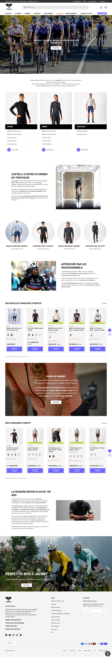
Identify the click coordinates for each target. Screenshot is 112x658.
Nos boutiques (77, 1)
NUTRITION (37, 13)
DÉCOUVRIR (56, 48)
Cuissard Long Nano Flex (37, 520)
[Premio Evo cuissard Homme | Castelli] (14, 436)
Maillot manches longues (69, 246)
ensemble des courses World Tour (71, 275)
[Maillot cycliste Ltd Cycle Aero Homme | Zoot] (14, 316)
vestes (25, 506)
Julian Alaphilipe (72, 273)
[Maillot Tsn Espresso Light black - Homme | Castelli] (77, 316)
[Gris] (36, 334)
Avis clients (54, 629)
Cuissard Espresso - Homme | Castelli (33, 449)
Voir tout (104, 303)
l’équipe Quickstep (83, 273)
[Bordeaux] (32, 334)
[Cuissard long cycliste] (95, 232)
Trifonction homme (82, 131)
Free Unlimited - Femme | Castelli (97, 449)
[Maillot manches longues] (69, 232)
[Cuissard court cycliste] (43, 232)
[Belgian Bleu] (15, 454)
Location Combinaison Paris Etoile (60, 613)
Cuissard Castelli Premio (30, 516)
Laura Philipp (14, 180)
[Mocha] (77, 456)
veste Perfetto (44, 511)
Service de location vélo (57, 601)
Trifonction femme (82, 134)
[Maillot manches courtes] (17, 232)
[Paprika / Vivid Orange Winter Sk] (39, 334)
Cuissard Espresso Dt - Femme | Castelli (75, 449)
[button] (106, 7)
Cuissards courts (11, 137)
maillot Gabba (34, 511)
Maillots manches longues (14, 134)
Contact (79, 650)
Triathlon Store (11, 650)
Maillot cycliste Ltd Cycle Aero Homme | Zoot (14, 329)
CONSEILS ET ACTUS (86, 13)
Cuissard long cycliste (95, 246)
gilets (30, 506)
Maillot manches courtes (17, 246)
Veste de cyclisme (12, 144)
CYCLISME (18, 13)
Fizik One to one (55, 623)
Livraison (53, 604)
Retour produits (72, 650)
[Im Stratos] (8, 334)
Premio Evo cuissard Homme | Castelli (13, 449)
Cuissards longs (11, 141)
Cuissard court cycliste (43, 246)
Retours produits (55, 607)
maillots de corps (18, 506)
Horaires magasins (56, 610)
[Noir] (29, 334)
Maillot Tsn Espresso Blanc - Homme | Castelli (97, 329)
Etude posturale (55, 617)
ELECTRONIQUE (48, 13)
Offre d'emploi (55, 626)
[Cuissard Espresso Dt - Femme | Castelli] (77, 436)
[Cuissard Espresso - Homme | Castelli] (35, 436)
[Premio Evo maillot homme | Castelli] (35, 316)
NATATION (8, 13)
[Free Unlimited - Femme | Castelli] (97, 436)
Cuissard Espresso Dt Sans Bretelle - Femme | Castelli (55, 449)
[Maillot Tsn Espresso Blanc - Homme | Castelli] (97, 316)
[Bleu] (53, 456)
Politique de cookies (102, 650)
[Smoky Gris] (11, 454)
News (84, 1)
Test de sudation (55, 620)
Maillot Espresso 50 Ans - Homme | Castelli (55, 329)
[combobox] (55, 7)
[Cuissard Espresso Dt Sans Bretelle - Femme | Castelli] (56, 436)
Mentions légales (87, 650)
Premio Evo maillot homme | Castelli (35, 329)
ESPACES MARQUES (70, 13)
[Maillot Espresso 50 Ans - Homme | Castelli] (56, 316)
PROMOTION (60, 13)
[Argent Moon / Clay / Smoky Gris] (19, 454)
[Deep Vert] (36, 454)
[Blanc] (49, 336)
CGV (95, 650)
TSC (52, 632)
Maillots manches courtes (14, 131)
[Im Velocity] (11, 334)
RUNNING (27, 13)
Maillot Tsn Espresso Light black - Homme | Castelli (76, 329)
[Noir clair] (70, 334)
